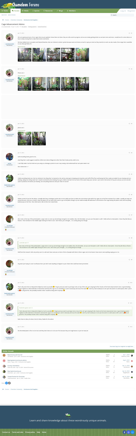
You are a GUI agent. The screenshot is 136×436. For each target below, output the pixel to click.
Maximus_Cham (125, 356)
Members (72, 11)
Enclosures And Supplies (27, 356)
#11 (131, 303)
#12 (131, 326)
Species (37, 11)
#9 (131, 259)
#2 (131, 69)
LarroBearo (10, 356)
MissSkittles (127, 378)
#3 (131, 123)
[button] (9, 11)
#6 (131, 194)
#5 (131, 174)
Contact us (6, 432)
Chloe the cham (11, 367)
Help (38, 432)
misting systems (32, 27)
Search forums (11, 15)
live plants (24, 27)
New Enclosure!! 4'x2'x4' (14, 355)
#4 (131, 152)
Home (6, 11)
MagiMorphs (126, 372)
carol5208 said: (23, 242)
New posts (4, 15)
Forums (16, 11)
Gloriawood (127, 367)
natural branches (42, 27)
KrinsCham (10, 373)
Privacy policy (30, 432)
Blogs (61, 11)
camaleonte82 (6, 27)
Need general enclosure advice (17, 360)
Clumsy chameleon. (13, 366)
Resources (49, 11)
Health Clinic (27, 378)
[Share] (129, 33)
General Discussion (28, 367)
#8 (131, 238)
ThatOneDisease (11, 378)
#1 (131, 33)
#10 (131, 282)
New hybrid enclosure (14, 371)
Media (26, 11)
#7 (131, 215)
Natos (9, 362)
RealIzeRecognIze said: (25, 308)
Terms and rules (17, 432)
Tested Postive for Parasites (16, 376)
